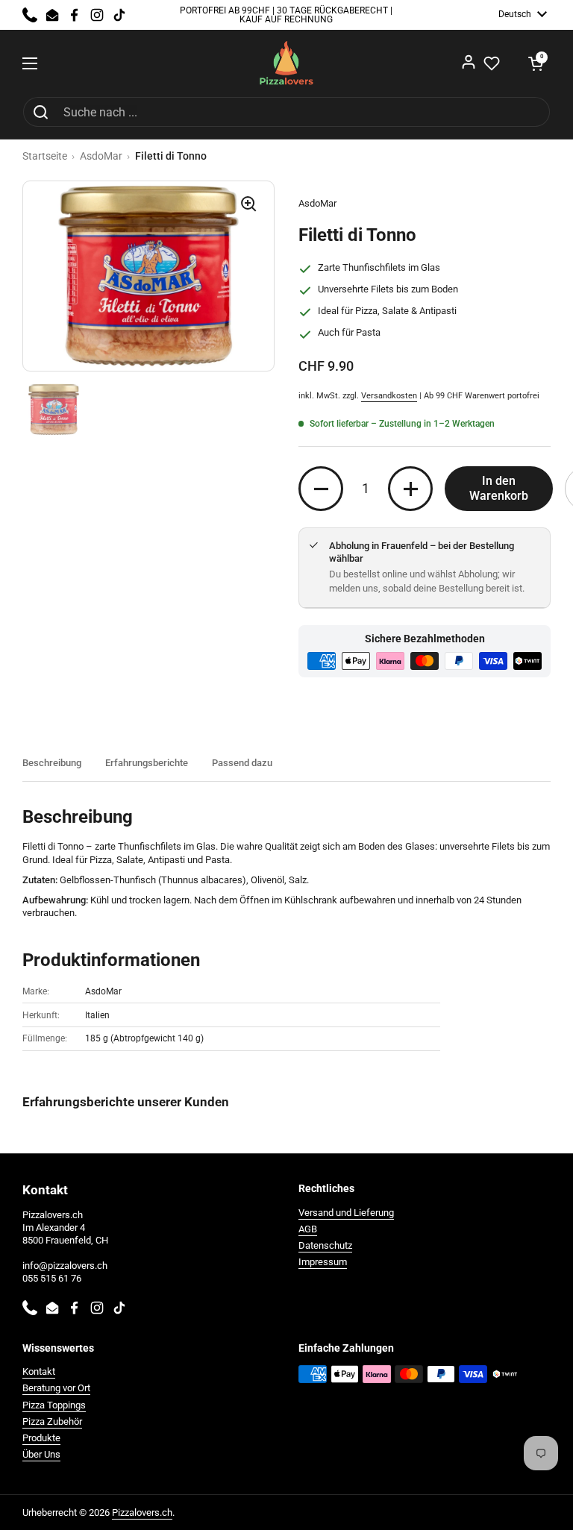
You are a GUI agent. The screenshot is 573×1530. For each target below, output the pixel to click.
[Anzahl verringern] (320, 488)
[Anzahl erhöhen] (410, 488)
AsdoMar (101, 156)
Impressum (322, 1261)
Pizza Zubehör (52, 1421)
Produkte (41, 1437)
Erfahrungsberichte (146, 762)
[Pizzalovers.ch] (287, 63)
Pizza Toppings (54, 1405)
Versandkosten (389, 396)
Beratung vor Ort (56, 1387)
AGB (307, 1229)
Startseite (44, 156)
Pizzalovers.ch (142, 1512)
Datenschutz (325, 1245)
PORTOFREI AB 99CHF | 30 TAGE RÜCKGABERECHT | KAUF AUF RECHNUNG (286, 15)
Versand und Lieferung (346, 1212)
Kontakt (38, 1371)
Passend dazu (242, 762)
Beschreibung (51, 762)
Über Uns (41, 1454)
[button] (536, 63)
